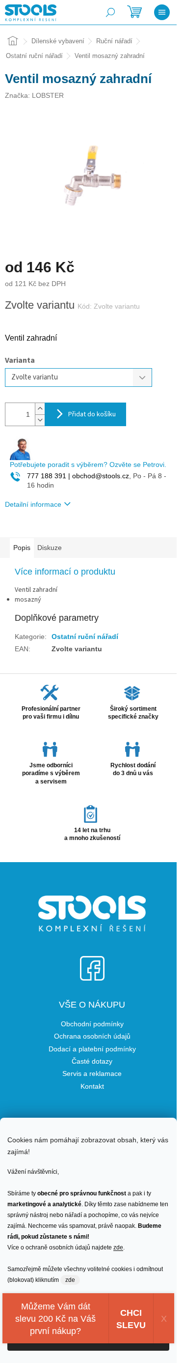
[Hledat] (110, 12)
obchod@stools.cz (99, 476)
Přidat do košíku (92, 414)
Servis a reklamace (92, 1073)
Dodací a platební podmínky (92, 1049)
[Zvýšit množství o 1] (40, 408)
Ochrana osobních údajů (92, 1036)
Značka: (34, 95)
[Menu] (162, 12)
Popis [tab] (21, 547)
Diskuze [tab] (49, 547)
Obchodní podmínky (92, 1024)
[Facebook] (92, 962)
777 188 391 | (48, 476)
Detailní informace (33, 504)
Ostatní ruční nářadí (85, 636)
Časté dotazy (92, 1061)
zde (118, 1247)
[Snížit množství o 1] (40, 420)
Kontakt (92, 1086)
